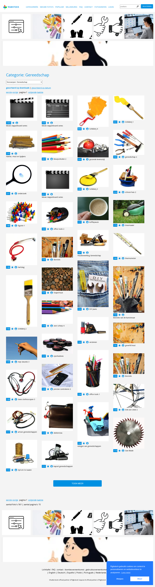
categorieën (32, 7)
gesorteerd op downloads (17, 88)
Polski (79, 572)
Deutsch (61, 572)
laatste (40, 92)
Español (70, 572)
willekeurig (71, 7)
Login (111, 7)
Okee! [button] (139, 579)
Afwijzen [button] (119, 579)
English (52, 572)
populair (59, 7)
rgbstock (13, 7)
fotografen (100, 7)
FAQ (81, 7)
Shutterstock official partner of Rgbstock (63, 580)
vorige (15, 92)
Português (89, 572)
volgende (32, 92)
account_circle (16, 122)
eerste (9, 92)
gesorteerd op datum (41, 88)
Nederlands (101, 572)
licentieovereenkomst (74, 569)
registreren (147, 6)
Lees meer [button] (125, 573)
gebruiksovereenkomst (96, 569)
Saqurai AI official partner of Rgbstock (92, 580)
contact (89, 7)
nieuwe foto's (46, 7)
